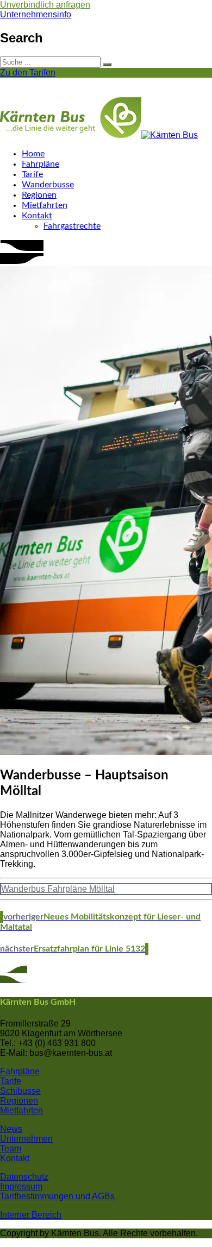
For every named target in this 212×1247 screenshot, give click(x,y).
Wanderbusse (48, 184)
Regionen (39, 195)
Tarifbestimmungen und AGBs (57, 1196)
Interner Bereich (30, 1214)
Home (33, 153)
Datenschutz (24, 1176)
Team (10, 1148)
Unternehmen (26, 1138)
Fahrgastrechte (72, 226)
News (11, 1128)
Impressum (21, 1186)
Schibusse (20, 1090)
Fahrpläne (40, 164)
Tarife (32, 174)
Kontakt (37, 215)
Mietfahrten (44, 205)
